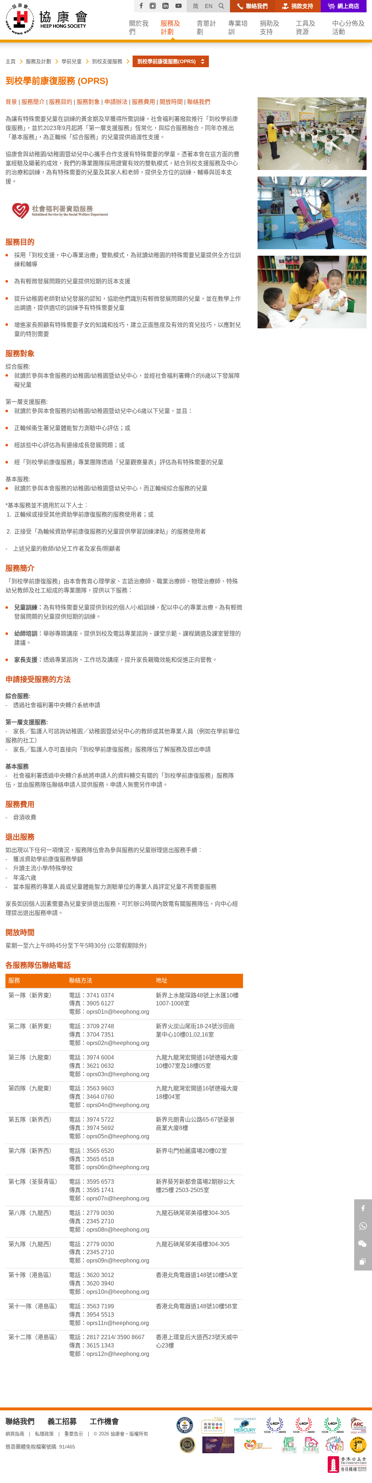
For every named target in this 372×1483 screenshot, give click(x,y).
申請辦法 (116, 102)
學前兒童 (71, 61)
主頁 (10, 61)
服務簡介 (33, 102)
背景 (11, 102)
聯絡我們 (198, 102)
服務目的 (60, 102)
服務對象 (88, 102)
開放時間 (171, 102)
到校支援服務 (107, 61)
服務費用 (143, 102)
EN (209, 6)
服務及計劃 (38, 61)
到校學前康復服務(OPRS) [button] (166, 61)
